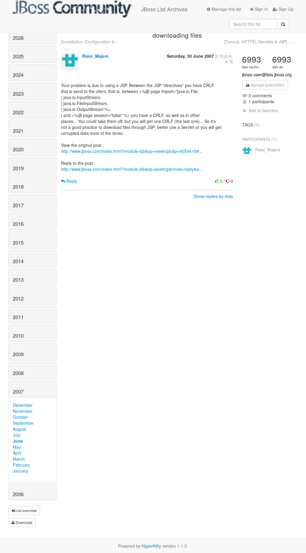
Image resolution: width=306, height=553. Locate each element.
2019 (18, 168)
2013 (18, 279)
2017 (18, 205)
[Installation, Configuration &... (89, 42)
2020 (18, 149)
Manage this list (225, 9)
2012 (18, 298)
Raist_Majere (95, 56)
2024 (18, 74)
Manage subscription (267, 84)
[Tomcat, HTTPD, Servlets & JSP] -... (258, 42)
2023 (18, 93)
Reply (71, 181)
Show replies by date (213, 196)
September (23, 423)
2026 (18, 37)
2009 (18, 354)
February (21, 465)
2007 (18, 391)
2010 (18, 335)
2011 (18, 317)
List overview (26, 510)
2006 (18, 494)
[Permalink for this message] (231, 61)
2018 (18, 186)
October (20, 417)
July (16, 435)
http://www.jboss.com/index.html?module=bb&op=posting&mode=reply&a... (131, 169)
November (23, 411)
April (17, 453)
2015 (18, 242)
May (17, 447)
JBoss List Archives (164, 9)
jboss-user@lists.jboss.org (267, 74)
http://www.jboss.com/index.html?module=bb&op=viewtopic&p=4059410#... (131, 151)
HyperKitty (151, 546)
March (19, 459)
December (23, 405)
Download (23, 522)
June (18, 441)
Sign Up (285, 9)
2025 (18, 56)
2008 (18, 373)
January (20, 471)
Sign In (261, 9)
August (19, 429)
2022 (18, 112)
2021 (18, 130)
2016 (18, 223)
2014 (18, 261)
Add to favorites (263, 110)
